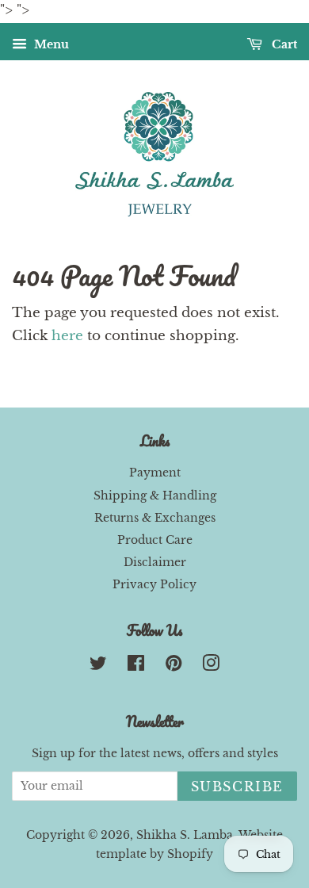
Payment (155, 472)
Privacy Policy (154, 584)
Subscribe (237, 786)
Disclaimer (155, 562)
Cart (283, 44)
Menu (50, 44)
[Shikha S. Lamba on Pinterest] (173, 666)
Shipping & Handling (154, 495)
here (67, 335)
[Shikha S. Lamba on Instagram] (210, 666)
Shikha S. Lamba (184, 835)
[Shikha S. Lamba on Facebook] (136, 666)
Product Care (155, 540)
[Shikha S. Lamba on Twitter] (98, 666)
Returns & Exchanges (155, 518)
